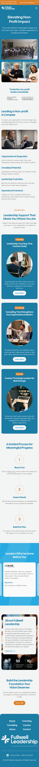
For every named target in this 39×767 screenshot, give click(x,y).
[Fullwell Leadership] (8, 8)
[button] (36, 8)
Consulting (12, 725)
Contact (27, 729)
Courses (27, 725)
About (12, 729)
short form (12, 471)
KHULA (30, 755)
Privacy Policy (15, 755)
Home (12, 721)
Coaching (27, 721)
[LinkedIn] (7, 755)
